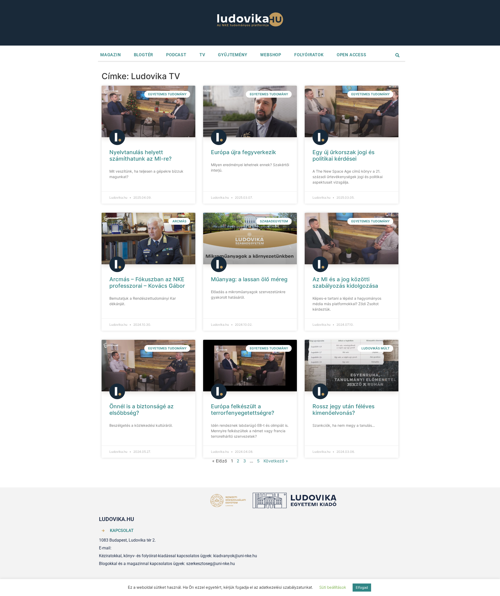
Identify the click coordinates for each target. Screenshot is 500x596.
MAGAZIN (110, 54)
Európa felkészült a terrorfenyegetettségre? (242, 409)
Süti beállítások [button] (332, 587)
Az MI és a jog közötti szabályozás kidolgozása (345, 282)
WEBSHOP (270, 54)
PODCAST (176, 54)
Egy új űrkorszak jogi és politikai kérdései (343, 155)
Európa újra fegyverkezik (243, 152)
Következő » (276, 460)
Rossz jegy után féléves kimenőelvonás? (343, 409)
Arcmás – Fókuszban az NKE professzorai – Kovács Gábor (147, 282)
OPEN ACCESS (351, 54)
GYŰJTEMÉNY (232, 54)
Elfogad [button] (362, 587)
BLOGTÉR (143, 54)
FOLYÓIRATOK (309, 54)
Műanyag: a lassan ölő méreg (249, 279)
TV (202, 54)
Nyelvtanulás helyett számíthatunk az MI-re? (140, 155)
